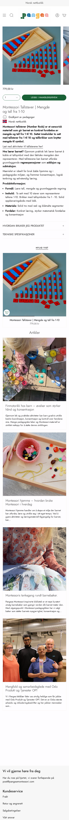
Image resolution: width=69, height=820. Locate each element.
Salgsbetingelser (12, 810)
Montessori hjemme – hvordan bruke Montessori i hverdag (29, 502)
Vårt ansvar (9, 817)
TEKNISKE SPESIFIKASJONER (18, 234)
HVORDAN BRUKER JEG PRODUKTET (23, 226)
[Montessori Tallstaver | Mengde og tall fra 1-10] (34, 284)
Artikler (34, 332)
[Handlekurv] (64, 15)
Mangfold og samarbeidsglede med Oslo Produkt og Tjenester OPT (32, 688)
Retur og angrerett (13, 803)
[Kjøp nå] (7, 313)
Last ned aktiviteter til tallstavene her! (23, 146)
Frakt (5, 797)
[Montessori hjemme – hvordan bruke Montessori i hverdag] (34, 464)
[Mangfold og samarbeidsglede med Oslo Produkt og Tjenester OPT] (34, 650)
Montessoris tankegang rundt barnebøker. (32, 595)
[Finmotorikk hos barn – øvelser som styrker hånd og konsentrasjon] (34, 369)
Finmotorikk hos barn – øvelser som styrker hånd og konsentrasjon (33, 407)
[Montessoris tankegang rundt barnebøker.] (34, 559)
